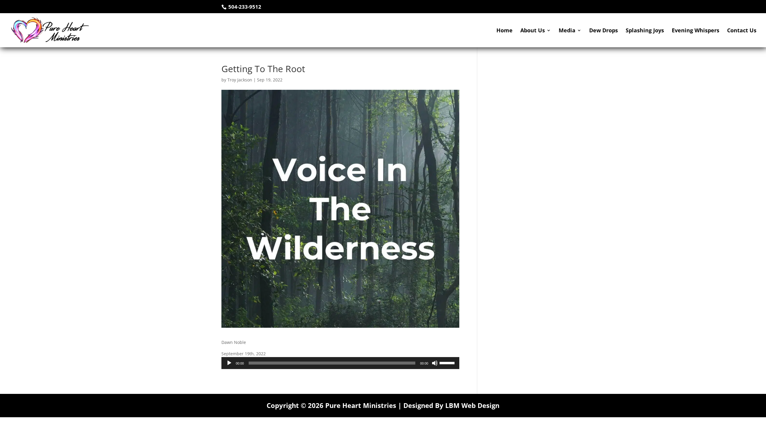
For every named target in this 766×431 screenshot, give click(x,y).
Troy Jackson (239, 80)
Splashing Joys (645, 31)
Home (504, 31)
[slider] (448, 362)
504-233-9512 (244, 6)
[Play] (229, 363)
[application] (340, 363)
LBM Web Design (472, 405)
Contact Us (741, 31)
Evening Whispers (695, 31)
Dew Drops (603, 31)
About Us (532, 31)
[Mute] (435, 363)
